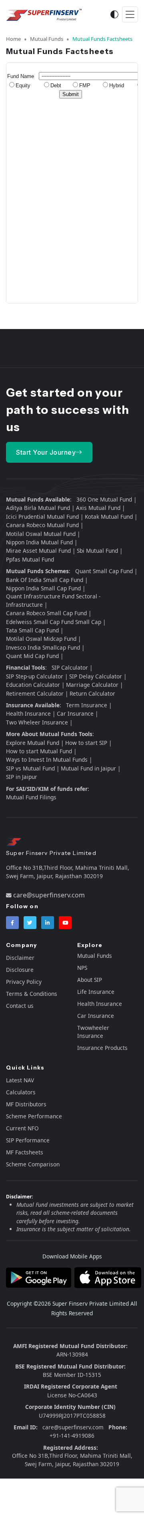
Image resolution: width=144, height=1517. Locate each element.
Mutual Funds (46, 38)
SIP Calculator (70, 667)
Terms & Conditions (31, 993)
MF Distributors (26, 1104)
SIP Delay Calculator (95, 676)
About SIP (89, 979)
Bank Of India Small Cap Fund (44, 580)
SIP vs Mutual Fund (30, 768)
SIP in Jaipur (21, 777)
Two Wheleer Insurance (37, 722)
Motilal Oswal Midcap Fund (41, 638)
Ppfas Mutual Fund (30, 559)
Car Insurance (75, 713)
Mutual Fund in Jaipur (88, 768)
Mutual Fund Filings (31, 797)
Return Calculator (92, 693)
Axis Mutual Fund (98, 508)
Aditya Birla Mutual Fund (38, 508)
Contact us (20, 1005)
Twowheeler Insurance (93, 1031)
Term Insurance (86, 705)
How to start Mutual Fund (39, 751)
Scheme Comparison (33, 1164)
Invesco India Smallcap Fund (43, 647)
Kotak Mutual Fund (109, 516)
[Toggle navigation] (130, 14)
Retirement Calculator (35, 693)
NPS (82, 967)
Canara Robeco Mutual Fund (42, 525)
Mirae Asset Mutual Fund (38, 550)
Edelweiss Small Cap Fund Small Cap (53, 622)
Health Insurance (28, 713)
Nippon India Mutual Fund (39, 542)
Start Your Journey (46, 452)
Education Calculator (33, 684)
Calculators (21, 1092)
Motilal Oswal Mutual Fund (41, 534)
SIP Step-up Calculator (34, 676)
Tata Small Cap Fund (32, 630)
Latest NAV (20, 1080)
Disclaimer (20, 957)
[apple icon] (106, 1276)
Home (13, 38)
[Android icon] (38, 1276)
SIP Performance (28, 1140)
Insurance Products (102, 1047)
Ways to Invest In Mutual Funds (47, 759)
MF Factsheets (24, 1152)
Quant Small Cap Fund (104, 571)
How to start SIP (86, 742)
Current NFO (22, 1128)
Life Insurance (95, 991)
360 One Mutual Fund (104, 499)
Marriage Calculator (92, 684)
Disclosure (20, 969)
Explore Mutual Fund (32, 742)
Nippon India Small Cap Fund (43, 588)
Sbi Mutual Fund (97, 550)
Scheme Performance (34, 1116)
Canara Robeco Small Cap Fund (46, 613)
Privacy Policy (24, 981)
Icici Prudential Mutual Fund (42, 516)
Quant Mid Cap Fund (32, 656)
